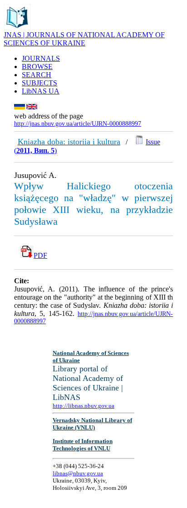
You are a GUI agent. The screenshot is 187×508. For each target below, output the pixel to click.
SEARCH (36, 75)
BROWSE (37, 66)
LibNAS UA (40, 91)
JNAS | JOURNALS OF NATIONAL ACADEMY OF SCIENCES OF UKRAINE (84, 39)
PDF (40, 255)
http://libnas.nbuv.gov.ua (83, 405)
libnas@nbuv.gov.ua (78, 473)
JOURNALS (41, 58)
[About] (17, 28)
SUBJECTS (39, 83)
